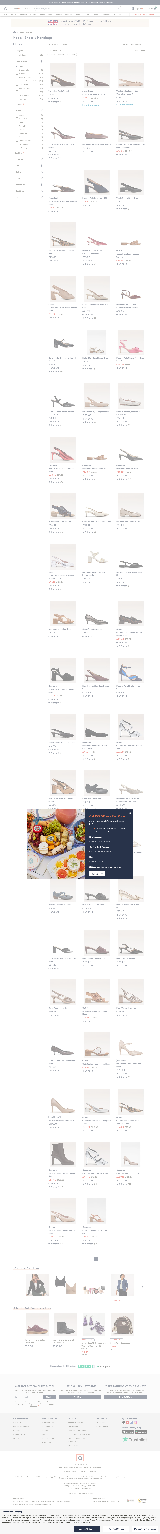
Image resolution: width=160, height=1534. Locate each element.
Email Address (95, 837)
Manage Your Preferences (145, 1529)
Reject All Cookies (116, 1529)
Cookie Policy (85, 1522)
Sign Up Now (97, 874)
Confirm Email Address (99, 847)
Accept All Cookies (87, 1529)
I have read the (106, 867)
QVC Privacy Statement (112, 867)
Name (92, 857)
